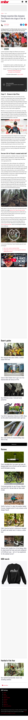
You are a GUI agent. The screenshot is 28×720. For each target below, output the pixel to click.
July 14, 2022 (20, 74)
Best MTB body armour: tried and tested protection (11, 399)
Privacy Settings (12, 713)
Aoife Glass (6, 24)
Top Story (6, 49)
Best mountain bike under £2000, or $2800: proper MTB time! (12, 358)
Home (2, 13)
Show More (5, 685)
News (6, 13)
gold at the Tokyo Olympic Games (17, 210)
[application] (14, 235)
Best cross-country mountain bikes (11, 248)
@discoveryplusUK (17, 70)
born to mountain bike (6, 224)
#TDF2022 (10, 70)
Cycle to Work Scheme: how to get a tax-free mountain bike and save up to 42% (12, 379)
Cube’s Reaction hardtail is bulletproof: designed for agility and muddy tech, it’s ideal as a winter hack (13, 530)
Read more (14, 444)
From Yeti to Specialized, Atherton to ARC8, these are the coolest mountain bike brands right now (14, 417)
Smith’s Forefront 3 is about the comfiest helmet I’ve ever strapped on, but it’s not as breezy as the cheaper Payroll (14, 508)
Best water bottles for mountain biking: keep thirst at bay (12, 439)
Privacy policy (7, 713)
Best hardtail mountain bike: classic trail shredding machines (11, 679)
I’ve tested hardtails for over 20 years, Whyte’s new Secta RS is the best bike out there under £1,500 (13, 488)
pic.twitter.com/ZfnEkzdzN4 (14, 72)
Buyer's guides (6, 340)
